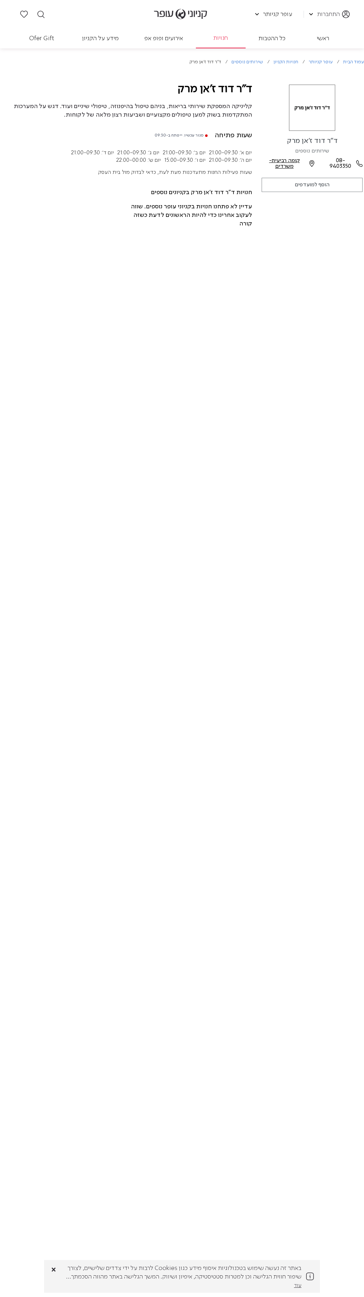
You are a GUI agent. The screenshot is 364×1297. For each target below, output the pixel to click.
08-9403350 (340, 163)
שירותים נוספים (247, 62)
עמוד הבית (353, 62)
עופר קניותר (321, 62)
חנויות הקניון (285, 62)
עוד (297, 1285)
